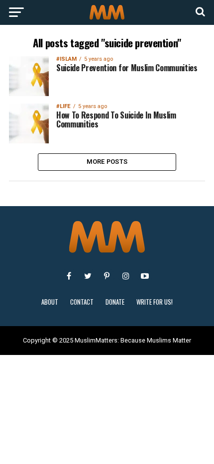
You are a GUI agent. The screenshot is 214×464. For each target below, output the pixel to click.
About (49, 302)
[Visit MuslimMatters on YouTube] (144, 275)
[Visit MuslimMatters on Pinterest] (107, 275)
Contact (82, 302)
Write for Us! (154, 302)
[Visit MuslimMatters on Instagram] (125, 275)
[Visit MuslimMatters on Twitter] (88, 275)
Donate (115, 302)
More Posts (107, 161)
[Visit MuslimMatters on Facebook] (69, 275)
